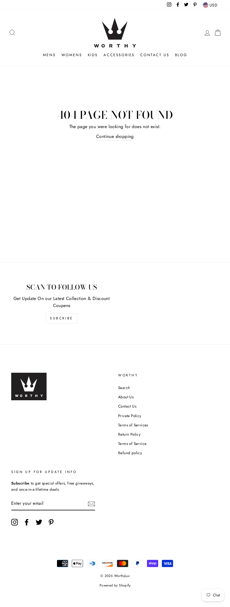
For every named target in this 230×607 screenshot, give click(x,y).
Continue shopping (115, 136)
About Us (126, 397)
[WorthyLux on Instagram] (14, 522)
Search (124, 387)
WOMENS (71, 55)
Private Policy (129, 416)
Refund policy (130, 453)
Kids (93, 55)
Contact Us (154, 55)
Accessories (119, 55)
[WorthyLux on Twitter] (39, 522)
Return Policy (129, 434)
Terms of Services (133, 425)
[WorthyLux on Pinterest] (51, 522)
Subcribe (61, 318)
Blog (181, 55)
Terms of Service (132, 443)
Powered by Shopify (115, 585)
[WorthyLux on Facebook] (26, 522)
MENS (49, 55)
